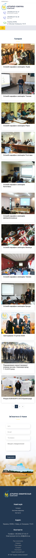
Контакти (18, 513)
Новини (18, 543)
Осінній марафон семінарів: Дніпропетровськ (14, 217)
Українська (4, 1)
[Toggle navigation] (2, 28)
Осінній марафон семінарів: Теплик (17, 277)
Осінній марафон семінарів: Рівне (16, 126)
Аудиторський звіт (18, 552)
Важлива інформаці (18, 510)
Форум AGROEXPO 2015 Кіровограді (17, 398)
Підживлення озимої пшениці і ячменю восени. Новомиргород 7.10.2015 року (15, 367)
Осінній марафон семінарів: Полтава (17, 155)
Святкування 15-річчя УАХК (14, 336)
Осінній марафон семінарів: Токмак (17, 96)
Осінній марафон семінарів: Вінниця (17, 247)
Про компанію (18, 541)
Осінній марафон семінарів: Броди (17, 306)
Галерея (18, 508)
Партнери (18, 545)
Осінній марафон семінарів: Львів (16, 67)
